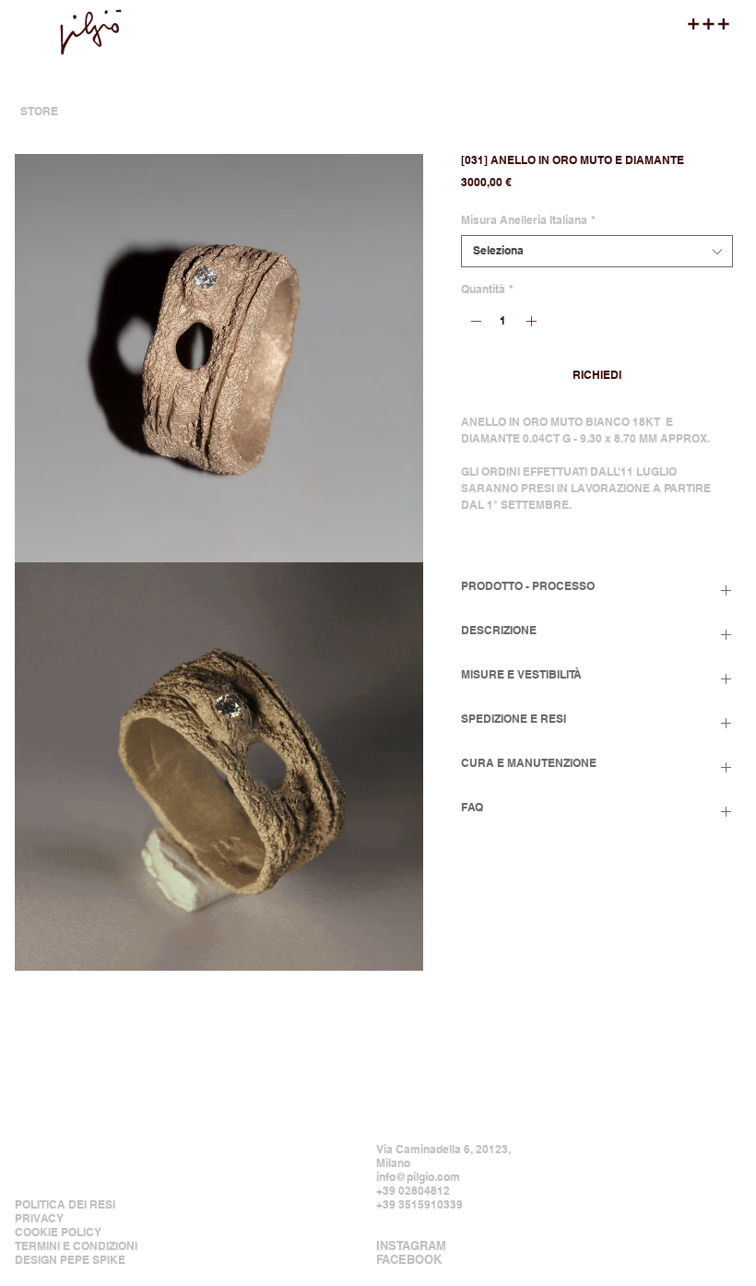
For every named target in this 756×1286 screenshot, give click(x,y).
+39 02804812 (413, 1191)
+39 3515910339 (419, 1204)
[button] (219, 358)
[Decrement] (474, 321)
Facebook (409, 1260)
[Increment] (533, 321)
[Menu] (708, 23)
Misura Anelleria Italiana (528, 220)
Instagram (411, 1246)
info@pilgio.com (418, 1177)
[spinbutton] (503, 321)
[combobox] (597, 251)
